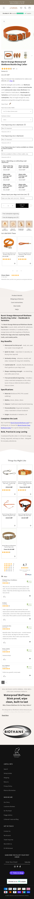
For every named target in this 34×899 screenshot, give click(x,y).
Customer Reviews (9, 806)
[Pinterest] (17, 866)
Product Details (17, 295)
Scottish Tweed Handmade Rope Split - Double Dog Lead (9, 483)
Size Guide (17, 306)
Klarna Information (10, 790)
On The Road (8, 811)
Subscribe (27, 862)
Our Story (7, 802)
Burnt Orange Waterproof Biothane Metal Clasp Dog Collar (24, 483)
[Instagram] (15, 866)
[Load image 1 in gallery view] (8, 55)
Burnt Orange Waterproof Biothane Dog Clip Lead (9, 253)
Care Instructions (17, 302)
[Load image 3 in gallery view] (25, 55)
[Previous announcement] (3, 2)
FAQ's (17, 309)
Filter (5, 576)
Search (6, 769)
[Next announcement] (30, 2)
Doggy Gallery (8, 815)
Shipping (6, 777)
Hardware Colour (5, 116)
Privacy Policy (8, 786)
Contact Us (7, 831)
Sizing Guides (8, 773)
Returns (6, 782)
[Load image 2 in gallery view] (17, 55)
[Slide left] (2, 56)
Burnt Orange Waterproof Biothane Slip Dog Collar (24, 514)
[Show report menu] (30, 596)
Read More (5, 715)
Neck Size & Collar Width (8, 107)
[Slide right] (32, 56)
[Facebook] (20, 866)
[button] (4, 8)
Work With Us (8, 844)
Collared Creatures (14, 895)
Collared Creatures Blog (11, 819)
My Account (7, 835)
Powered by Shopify (24, 895)
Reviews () (4, 71)
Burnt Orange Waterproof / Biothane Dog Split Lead (9, 514)
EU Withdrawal (8, 848)
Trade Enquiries (8, 839)
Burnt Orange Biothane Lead (20, 423)
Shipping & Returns (17, 299)
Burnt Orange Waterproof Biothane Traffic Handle (24, 253)
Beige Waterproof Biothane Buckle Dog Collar (9, 546)
